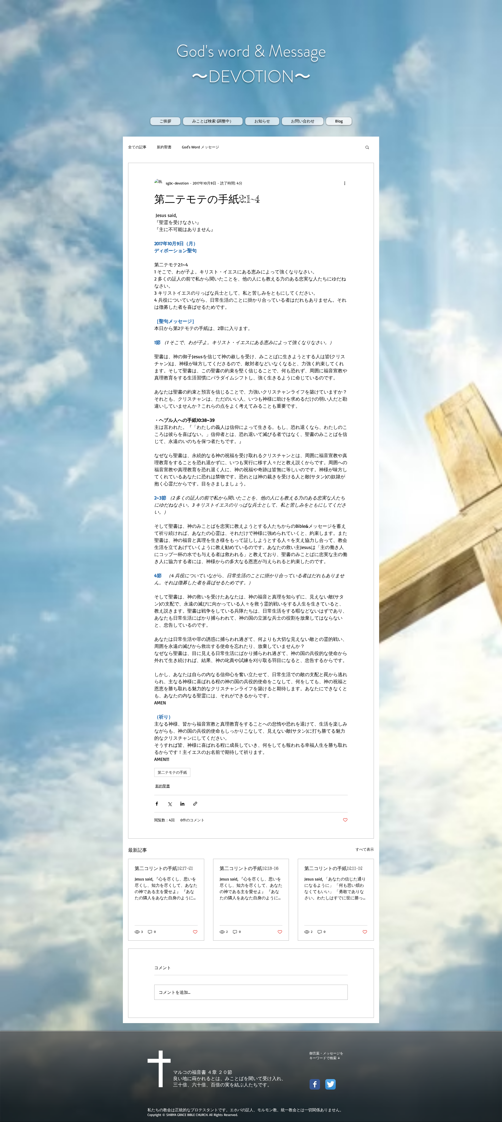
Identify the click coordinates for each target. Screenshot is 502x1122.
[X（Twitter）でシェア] (169, 803)
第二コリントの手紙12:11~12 (333, 868)
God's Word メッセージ (200, 147)
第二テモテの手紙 (172, 772)
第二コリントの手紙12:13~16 (249, 868)
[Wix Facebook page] (315, 1084)
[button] (367, 147)
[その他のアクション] (344, 183)
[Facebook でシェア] (156, 803)
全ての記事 (137, 147)
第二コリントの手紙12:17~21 (164, 868)
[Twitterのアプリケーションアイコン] (330, 1084)
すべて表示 (365, 849)
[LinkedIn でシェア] (182, 803)
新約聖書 (164, 147)
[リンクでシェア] (195, 803)
